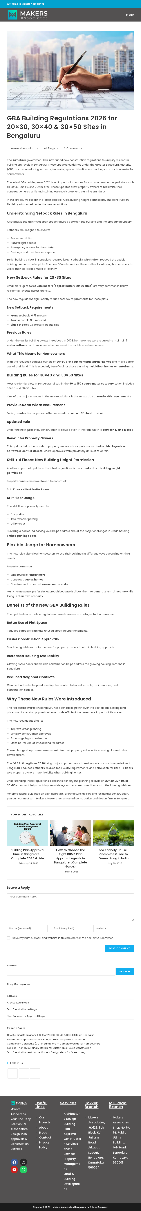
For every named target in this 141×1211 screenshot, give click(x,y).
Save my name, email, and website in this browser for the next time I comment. (63, 938)
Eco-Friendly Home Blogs (22, 1009)
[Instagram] (24, 1073)
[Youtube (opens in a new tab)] (131, 4)
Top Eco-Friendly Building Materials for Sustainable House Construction (49, 1048)
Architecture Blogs (18, 1002)
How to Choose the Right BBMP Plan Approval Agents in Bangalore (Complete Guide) (70, 858)
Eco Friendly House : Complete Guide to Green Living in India (114, 854)
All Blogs (49, 148)
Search (12, 965)
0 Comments (73, 148)
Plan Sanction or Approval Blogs (26, 1016)
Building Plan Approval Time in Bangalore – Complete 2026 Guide (27, 854)
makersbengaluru (23, 148)
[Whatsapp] (23, 1169)
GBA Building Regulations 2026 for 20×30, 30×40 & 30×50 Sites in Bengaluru (51, 1035)
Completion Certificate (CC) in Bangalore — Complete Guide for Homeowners (53, 1043)
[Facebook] (13, 1073)
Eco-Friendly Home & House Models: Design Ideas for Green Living (46, 1052)
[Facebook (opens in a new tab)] (119, 4)
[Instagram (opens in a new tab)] (126, 4)
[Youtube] (35, 1073)
